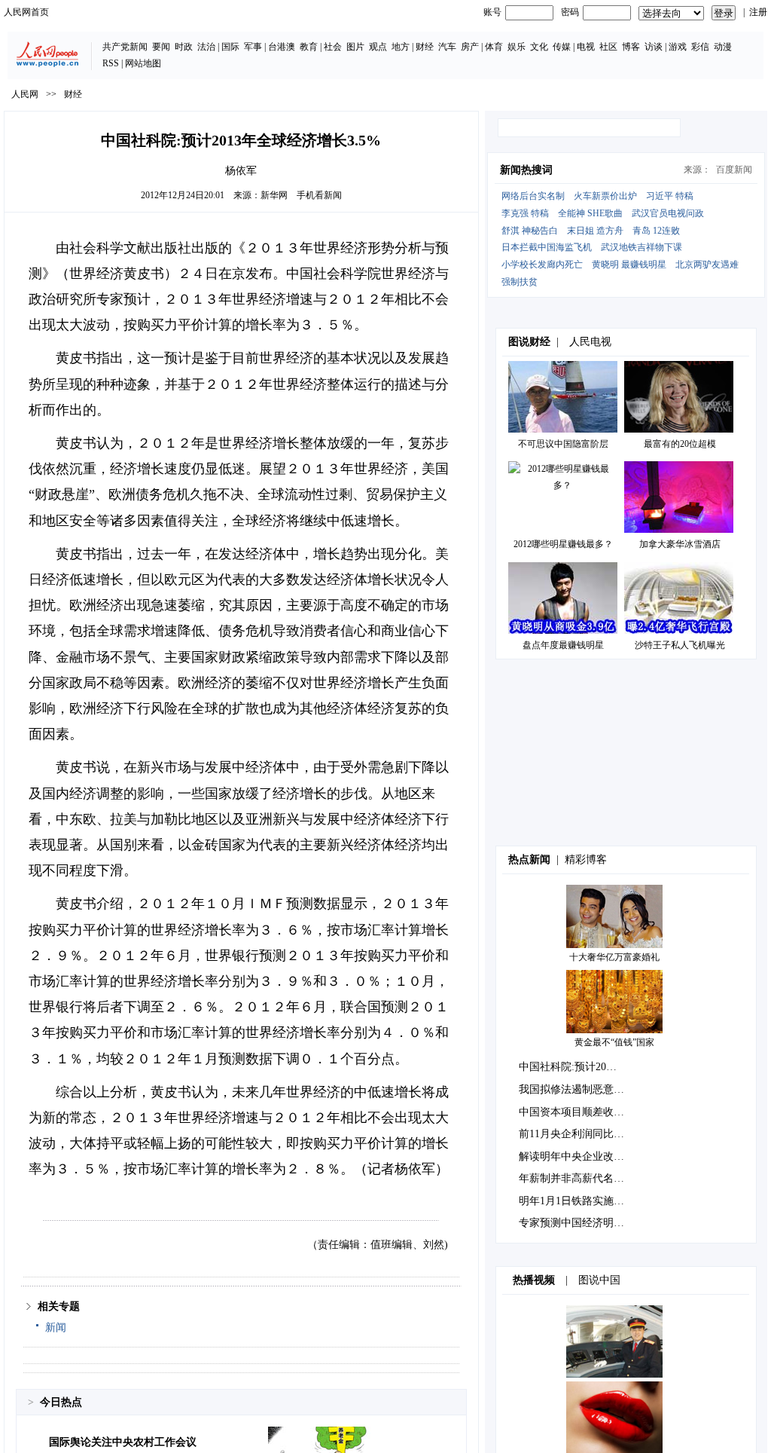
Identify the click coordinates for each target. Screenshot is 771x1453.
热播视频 (534, 1280)
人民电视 (590, 341)
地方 (401, 46)
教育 (309, 46)
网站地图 (143, 63)
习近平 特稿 (669, 196)
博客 (631, 46)
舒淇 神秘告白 (529, 230)
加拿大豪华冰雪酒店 (680, 544)
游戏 (678, 46)
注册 (758, 12)
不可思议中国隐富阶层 (563, 444)
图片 (355, 46)
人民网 (24, 94)
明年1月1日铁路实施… (571, 1201)
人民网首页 (26, 12)
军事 (253, 46)
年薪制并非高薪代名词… (577, 1178)
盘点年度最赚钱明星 (563, 645)
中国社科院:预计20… (568, 1066)
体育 (494, 46)
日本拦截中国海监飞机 (546, 247)
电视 (586, 46)
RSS (110, 63)
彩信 (700, 46)
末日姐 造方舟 (595, 230)
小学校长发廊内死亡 (542, 264)
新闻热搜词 (526, 170)
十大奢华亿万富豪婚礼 (614, 957)
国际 (230, 46)
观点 (378, 46)
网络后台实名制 (533, 196)
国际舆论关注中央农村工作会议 (123, 1442)
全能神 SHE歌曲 (590, 213)
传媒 (562, 46)
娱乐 (516, 46)
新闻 (55, 1327)
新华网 (274, 195)
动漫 (723, 46)
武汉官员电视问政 (668, 213)
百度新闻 (734, 169)
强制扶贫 (519, 282)
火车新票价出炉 (605, 196)
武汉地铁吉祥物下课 (641, 247)
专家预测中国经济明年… (577, 1222)
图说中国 (599, 1280)
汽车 (447, 46)
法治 (206, 46)
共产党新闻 (125, 46)
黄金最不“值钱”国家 (614, 1042)
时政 (184, 46)
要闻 (161, 46)
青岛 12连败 (656, 230)
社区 (608, 46)
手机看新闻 (319, 195)
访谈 (654, 46)
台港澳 (281, 46)
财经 (425, 46)
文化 (539, 46)
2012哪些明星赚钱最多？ (563, 544)
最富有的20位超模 (680, 444)
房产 (470, 46)
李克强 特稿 (525, 213)
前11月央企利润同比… (571, 1133)
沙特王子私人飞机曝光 (680, 645)
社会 (333, 46)
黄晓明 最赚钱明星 (629, 264)
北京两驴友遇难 (707, 264)
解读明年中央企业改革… (577, 1156)
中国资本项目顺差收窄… (577, 1112)
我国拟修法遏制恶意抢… (577, 1089)
